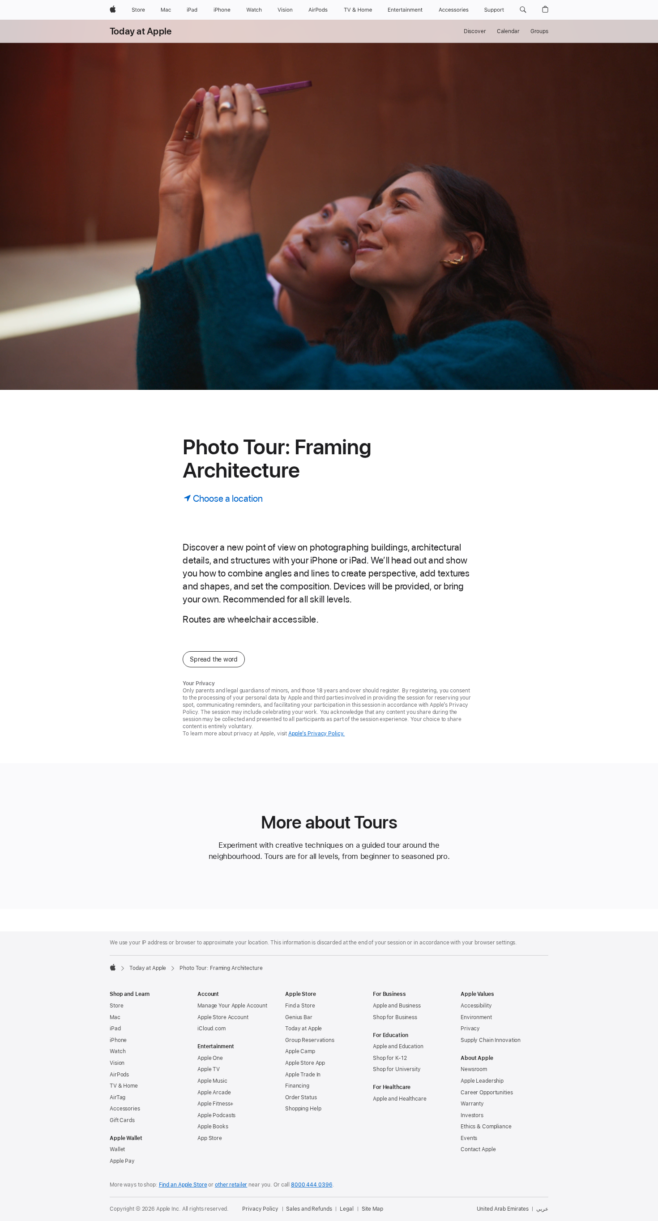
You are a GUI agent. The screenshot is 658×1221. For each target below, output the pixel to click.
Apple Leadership (482, 1081)
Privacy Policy (260, 1209)
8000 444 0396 (311, 1185)
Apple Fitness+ (215, 1104)
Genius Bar (298, 1017)
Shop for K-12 (389, 1058)
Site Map (372, 1209)
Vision (117, 1063)
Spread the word (214, 659)
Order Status (301, 1097)
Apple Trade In (302, 1075)
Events (469, 1138)
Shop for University (397, 1069)
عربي (542, 1209)
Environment (476, 1017)
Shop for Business (395, 1017)
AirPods (119, 1075)
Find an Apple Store (183, 1185)
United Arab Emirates (503, 1209)
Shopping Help (303, 1109)
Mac (115, 1017)
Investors (472, 1115)
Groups (539, 31)
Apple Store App (305, 1063)
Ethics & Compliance (486, 1126)
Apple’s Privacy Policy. (316, 733)
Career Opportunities (487, 1092)
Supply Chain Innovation (491, 1040)
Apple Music (212, 1081)
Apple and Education (398, 1046)
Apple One (210, 1058)
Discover (475, 31)
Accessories (125, 1109)
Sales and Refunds (309, 1209)
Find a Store (300, 1006)
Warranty (472, 1104)
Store (116, 1006)
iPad (115, 1028)
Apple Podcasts (216, 1115)
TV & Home (124, 1086)
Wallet (117, 1149)
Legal (346, 1209)
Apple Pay (122, 1161)
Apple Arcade (214, 1092)
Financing (297, 1086)
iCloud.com (211, 1028)
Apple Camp (300, 1051)
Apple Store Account (222, 1017)
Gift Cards (122, 1120)
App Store (209, 1138)
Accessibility (476, 1006)
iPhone (118, 1040)
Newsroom (474, 1069)
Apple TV (208, 1069)
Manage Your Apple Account (232, 1006)
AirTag (117, 1097)
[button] (523, 10)
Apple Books (212, 1126)
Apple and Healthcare (400, 1099)
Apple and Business (397, 1006)
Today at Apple (140, 31)
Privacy (470, 1028)
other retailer (231, 1185)
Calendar (508, 31)
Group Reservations (309, 1040)
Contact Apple (478, 1149)
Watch (117, 1051)
